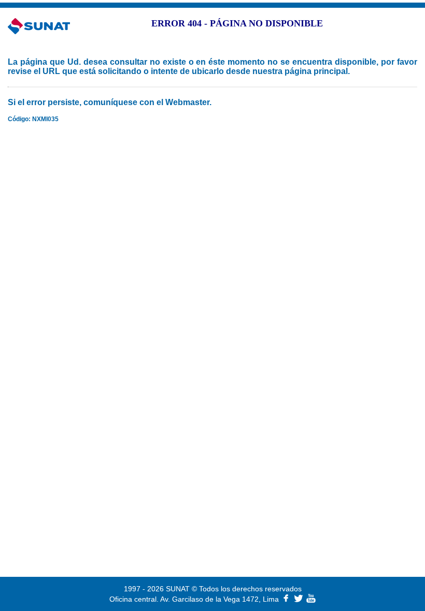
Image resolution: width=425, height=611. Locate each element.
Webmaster (187, 102)
